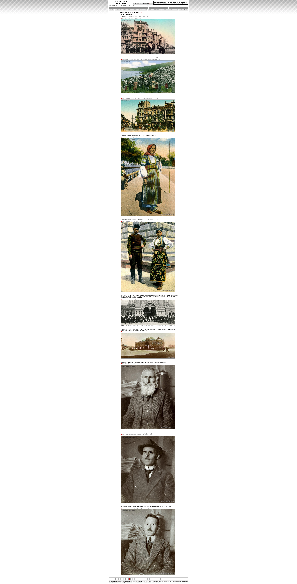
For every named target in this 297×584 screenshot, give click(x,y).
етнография (148, 59)
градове (140, 9)
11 (133, 579)
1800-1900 (112, 8)
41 (152, 579)
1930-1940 (138, 8)
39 (148, 579)
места (150, 9)
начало (111, 9)
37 (144, 579)
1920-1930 (132, 8)
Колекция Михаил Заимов (133, 59)
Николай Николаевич (145, 325)
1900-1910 (118, 8)
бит (144, 59)
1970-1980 (165, 8)
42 (155, 579)
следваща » (163, 579)
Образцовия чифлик (131, 363)
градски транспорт (141, 98)
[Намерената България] (170, 4)
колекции (170, 9)
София (128, 18)
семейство (141, 221)
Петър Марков (167, 325)
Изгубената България (121, 2)
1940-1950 (145, 8)
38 (146, 579)
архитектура (133, 18)
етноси (138, 137)
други (181, 9)
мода (148, 434)
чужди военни (157, 299)
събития (134, 9)
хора (129, 9)
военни (164, 9)
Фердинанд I (173, 325)
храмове (151, 299)
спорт (176, 9)
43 (157, 579)
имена (124, 9)
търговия (152, 98)
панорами (139, 18)
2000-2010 (185, 8)
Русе (138, 363)
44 (159, 579)
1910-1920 (125, 8)
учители (149, 363)
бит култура (156, 9)
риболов (158, 59)
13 (138, 579)
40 (150, 579)
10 (131, 579)
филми (185, 9)
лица (146, 363)
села (146, 9)
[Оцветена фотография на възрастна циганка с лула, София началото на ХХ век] (148, 215)
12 (135, 579)
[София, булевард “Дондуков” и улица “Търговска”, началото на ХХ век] (148, 53)
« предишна (112, 579)
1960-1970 (158, 8)
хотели (156, 98)
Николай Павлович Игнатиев (157, 325)
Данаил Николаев (128, 325)
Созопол (141, 59)
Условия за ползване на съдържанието (155, 5)
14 (140, 579)
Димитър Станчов (136, 325)
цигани (141, 137)
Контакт (143, 5)
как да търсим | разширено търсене (141, 3)
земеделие (141, 363)
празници (142, 299)
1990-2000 (178, 8)
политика (138, 299)
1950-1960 (151, 8)
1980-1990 (171, 8)
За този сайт (136, 5)
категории (118, 9)
